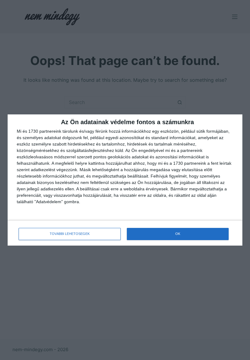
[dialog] (125, 180)
